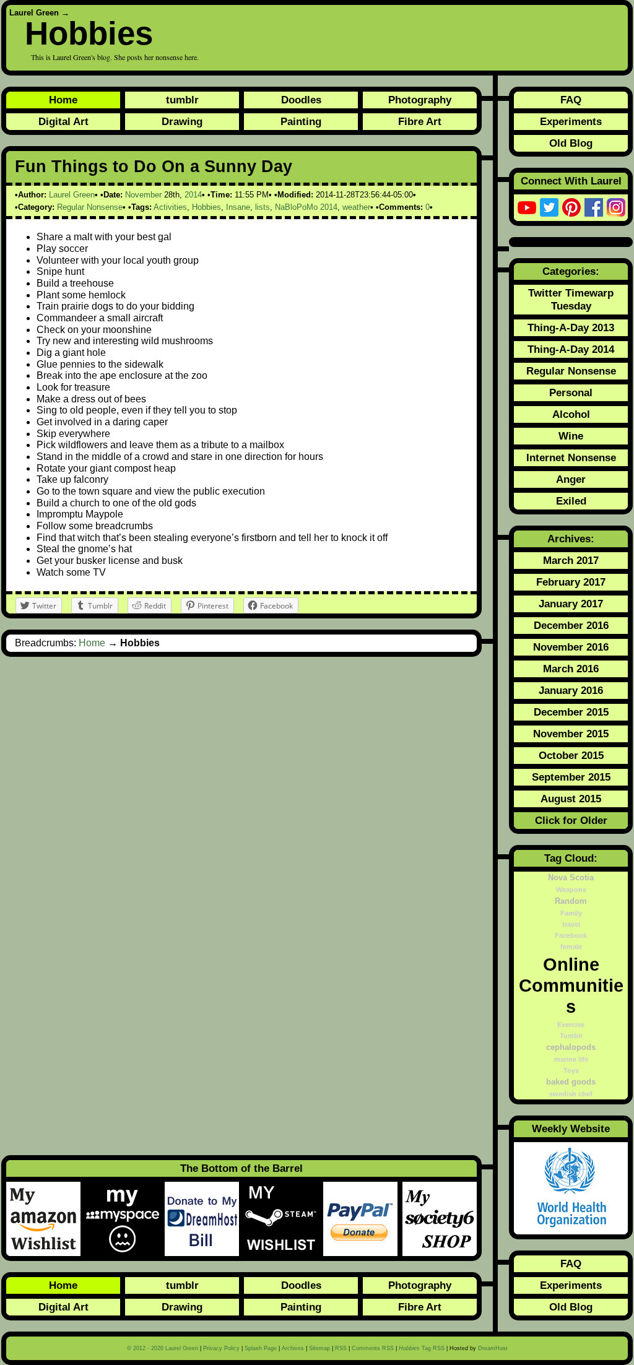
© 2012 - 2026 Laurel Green (162, 1348)
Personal (571, 392)
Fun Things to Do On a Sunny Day (153, 166)
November (143, 194)
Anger (571, 479)
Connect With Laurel (571, 181)
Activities (170, 207)
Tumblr (571, 1035)
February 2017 (571, 582)
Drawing (182, 121)
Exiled (571, 501)
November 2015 (571, 733)
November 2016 (571, 647)
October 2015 (571, 755)
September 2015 (571, 777)
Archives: (570, 538)
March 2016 (571, 668)
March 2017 (571, 560)
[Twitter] (549, 207)
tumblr (182, 99)
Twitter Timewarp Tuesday (571, 299)
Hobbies (89, 33)
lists (262, 207)
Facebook (571, 935)
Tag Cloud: (570, 858)
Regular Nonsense (90, 207)
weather (356, 207)
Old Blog (571, 143)
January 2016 (571, 690)
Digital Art (63, 121)
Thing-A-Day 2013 (571, 327)
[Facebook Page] (593, 207)
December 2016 (571, 625)
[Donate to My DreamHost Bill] (204, 1219)
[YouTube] (527, 207)
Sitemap (319, 1348)
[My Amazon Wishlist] (45, 1219)
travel (571, 924)
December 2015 (571, 712)
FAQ (570, 99)
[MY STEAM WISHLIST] (283, 1219)
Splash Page (261, 1348)
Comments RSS (373, 1348)
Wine (570, 436)
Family (571, 913)
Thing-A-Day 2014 (571, 349)
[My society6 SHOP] (439, 1219)
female (571, 946)
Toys (571, 1070)
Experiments (571, 121)
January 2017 (571, 603)
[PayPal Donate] (362, 1219)
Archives (293, 1348)
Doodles (301, 99)
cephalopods (571, 1047)
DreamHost (493, 1348)
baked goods (571, 1082)
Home (63, 99)
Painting (300, 121)
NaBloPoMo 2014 (306, 207)
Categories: (570, 271)
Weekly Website (571, 1128)
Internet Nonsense (571, 457)
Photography (419, 99)
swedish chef (571, 1094)
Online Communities (571, 985)
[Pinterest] (571, 207)
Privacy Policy (221, 1348)
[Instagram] (616, 207)
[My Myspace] (125, 1219)
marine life (571, 1059)
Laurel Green (34, 12)
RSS (341, 1348)
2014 (193, 194)
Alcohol (571, 414)
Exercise (570, 1024)
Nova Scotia (571, 877)
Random (571, 901)
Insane (238, 207)
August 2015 (571, 798)
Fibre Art (419, 121)
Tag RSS (422, 1348)
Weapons (571, 889)
